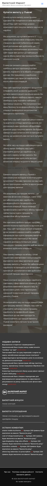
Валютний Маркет (13, 3)
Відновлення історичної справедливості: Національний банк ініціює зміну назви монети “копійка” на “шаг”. (21, 347)
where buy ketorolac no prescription (16, 451)
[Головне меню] (42, 3)
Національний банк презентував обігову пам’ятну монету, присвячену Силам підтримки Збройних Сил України (23, 365)
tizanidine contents (9, 446)
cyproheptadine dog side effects (15, 441)
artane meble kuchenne (11, 430)
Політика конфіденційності (23, 472)
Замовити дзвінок (23, 474)
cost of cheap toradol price (12, 436)
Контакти (39, 472)
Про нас (7, 472)
